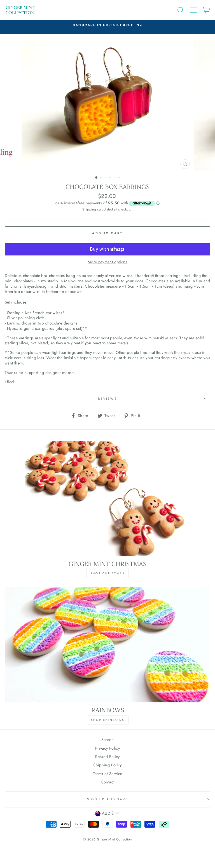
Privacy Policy (107, 748)
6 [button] (119, 178)
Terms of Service (107, 773)
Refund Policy (107, 756)
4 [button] (110, 178)
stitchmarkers (71, 286)
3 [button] (106, 178)
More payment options (107, 262)
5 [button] (115, 178)
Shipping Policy (107, 765)
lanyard (30, 286)
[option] (108, 103)
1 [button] (96, 177)
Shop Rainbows (107, 720)
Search (107, 739)
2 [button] (101, 178)
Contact (107, 782)
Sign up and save (107, 799)
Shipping (89, 209)
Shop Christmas (107, 573)
